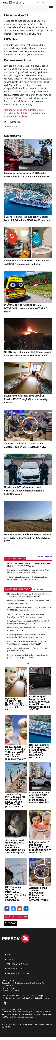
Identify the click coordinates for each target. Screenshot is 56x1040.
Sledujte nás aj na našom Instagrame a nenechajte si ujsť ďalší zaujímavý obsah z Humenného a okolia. (24, 113)
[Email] (20, 909)
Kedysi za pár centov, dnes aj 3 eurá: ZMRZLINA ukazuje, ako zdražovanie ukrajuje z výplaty (26, 635)
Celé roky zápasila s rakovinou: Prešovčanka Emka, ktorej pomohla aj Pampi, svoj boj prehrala (27, 578)
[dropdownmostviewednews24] (28, 664)
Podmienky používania (17, 964)
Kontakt (10, 954)
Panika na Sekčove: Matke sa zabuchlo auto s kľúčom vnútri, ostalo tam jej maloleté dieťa (28, 571)
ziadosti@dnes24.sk (42, 998)
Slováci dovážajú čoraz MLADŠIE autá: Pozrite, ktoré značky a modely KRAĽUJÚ (28, 601)
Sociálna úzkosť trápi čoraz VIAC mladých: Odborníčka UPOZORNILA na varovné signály (29, 608)
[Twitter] (13, 909)
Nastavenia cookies (15, 969)
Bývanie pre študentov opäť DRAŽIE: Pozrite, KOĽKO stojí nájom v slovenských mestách (28, 622)
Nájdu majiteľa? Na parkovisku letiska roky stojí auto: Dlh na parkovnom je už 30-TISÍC (28, 595)
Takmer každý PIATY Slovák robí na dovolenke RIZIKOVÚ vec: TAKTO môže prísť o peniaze (25, 615)
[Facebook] (7, 909)
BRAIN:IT (8, 1027)
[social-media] (4, 1003)
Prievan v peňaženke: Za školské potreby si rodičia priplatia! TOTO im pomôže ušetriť (27, 656)
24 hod (40, 589)
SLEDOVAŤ (10, 923)
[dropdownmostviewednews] (28, 584)
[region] (23, 3)
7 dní (33, 589)
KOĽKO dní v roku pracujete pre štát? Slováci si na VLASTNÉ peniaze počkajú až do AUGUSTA (27, 642)
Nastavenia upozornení (17, 973)
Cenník (9, 959)
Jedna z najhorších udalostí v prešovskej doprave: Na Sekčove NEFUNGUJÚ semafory (28, 564)
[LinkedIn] (26, 909)
